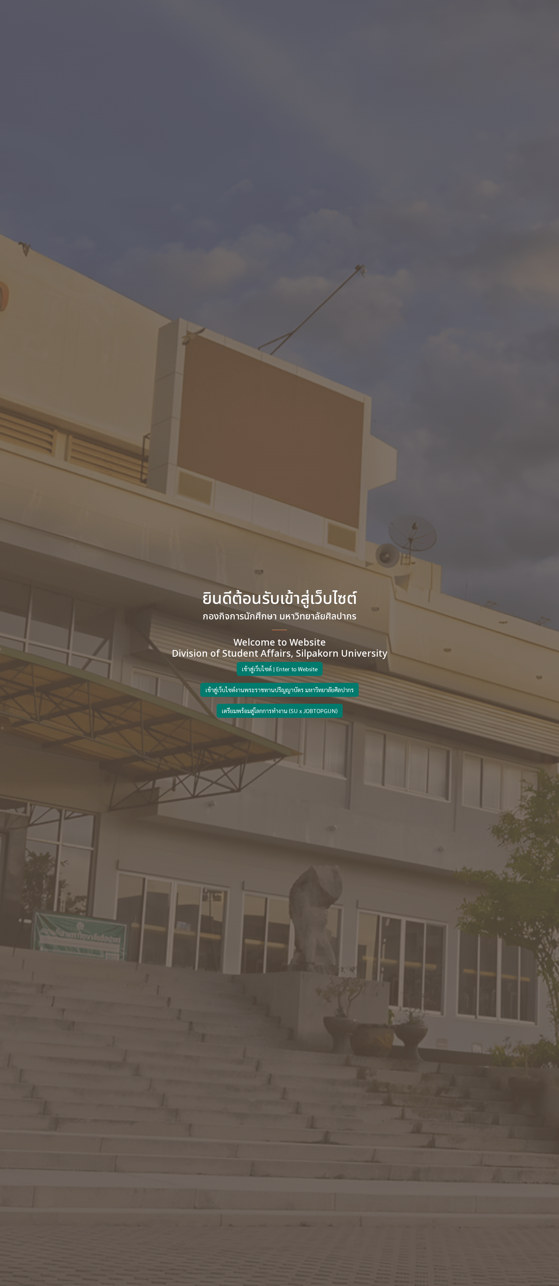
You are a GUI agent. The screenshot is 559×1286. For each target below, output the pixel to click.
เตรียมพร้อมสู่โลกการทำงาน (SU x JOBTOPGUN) (280, 711)
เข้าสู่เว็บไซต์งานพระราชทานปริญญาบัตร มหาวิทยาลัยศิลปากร (279, 690)
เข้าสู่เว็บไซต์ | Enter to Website (280, 669)
